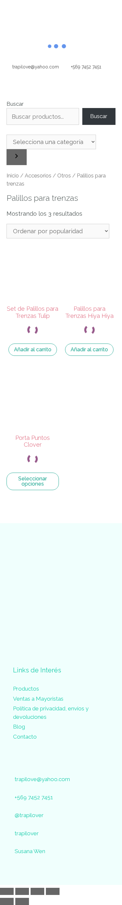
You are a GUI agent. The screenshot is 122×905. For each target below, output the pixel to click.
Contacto (25, 736)
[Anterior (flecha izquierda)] (7, 901)
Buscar (15, 104)
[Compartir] (37, 891)
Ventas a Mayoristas (38, 698)
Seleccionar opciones (32, 481)
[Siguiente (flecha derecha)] (22, 901)
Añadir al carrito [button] (32, 349)
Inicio (13, 175)
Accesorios (38, 175)
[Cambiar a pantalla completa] (22, 891)
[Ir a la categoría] (17, 157)
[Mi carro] (112, 67)
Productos (26, 688)
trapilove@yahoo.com (35, 66)
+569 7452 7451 (85, 66)
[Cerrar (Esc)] (53, 891)
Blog (19, 726)
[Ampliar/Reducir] (7, 891)
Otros (64, 175)
